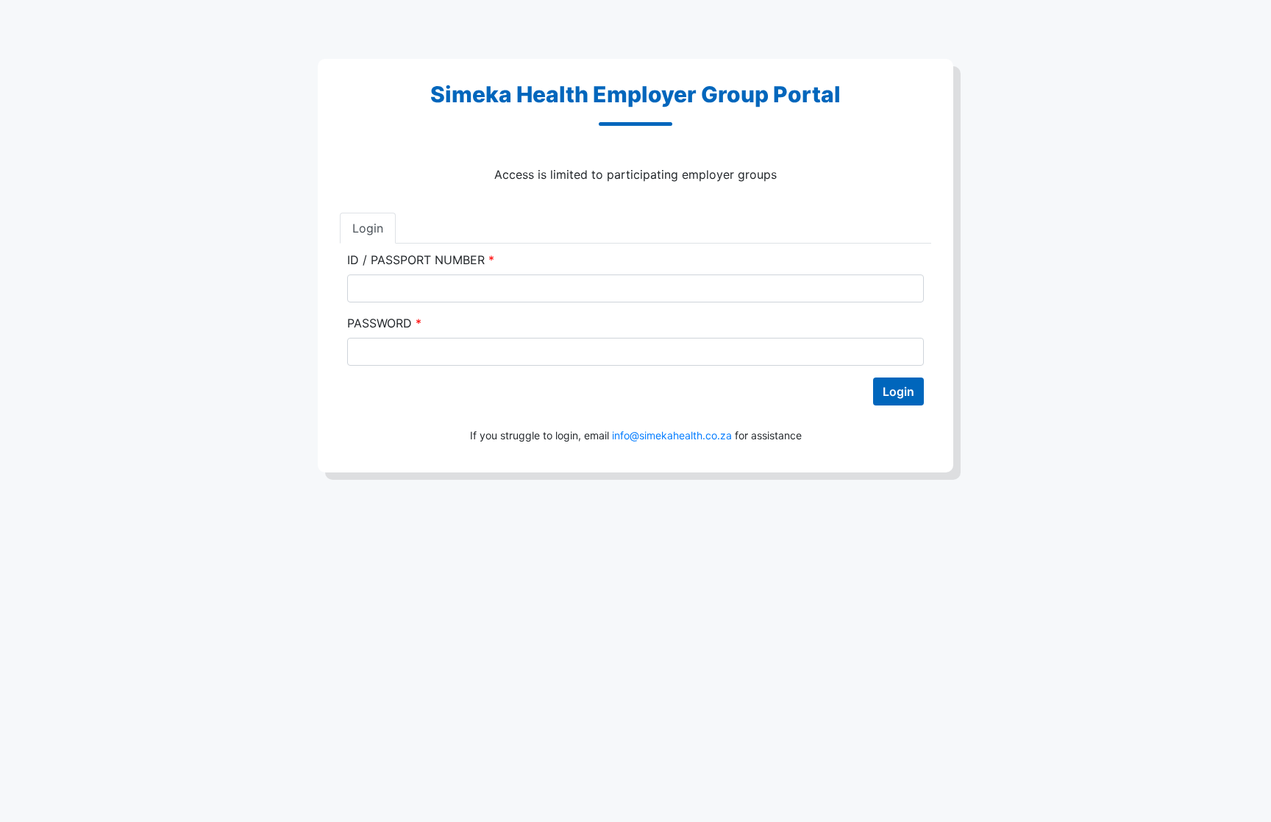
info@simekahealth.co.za (672, 435)
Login (898, 391)
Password (384, 323)
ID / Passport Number (420, 259)
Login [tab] (367, 228)
